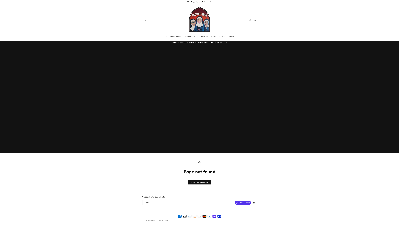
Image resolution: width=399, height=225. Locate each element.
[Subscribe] (177, 202)
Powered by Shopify (162, 220)
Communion (152, 220)
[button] (144, 19)
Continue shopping (199, 182)
